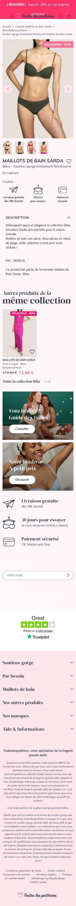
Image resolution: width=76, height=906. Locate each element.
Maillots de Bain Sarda (33, 161)
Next (68, 89)
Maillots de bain (19, 689)
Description (17, 217)
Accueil (7, 26)
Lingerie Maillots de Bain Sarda (33, 26)
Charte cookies (56, 870)
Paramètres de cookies (16, 874)
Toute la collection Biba (22, 381)
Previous (8, 89)
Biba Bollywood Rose (15, 30)
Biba (26, 274)
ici (48, 604)
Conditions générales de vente (23, 870)
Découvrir (22, 480)
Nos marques (16, 716)
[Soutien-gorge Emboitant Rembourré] (38, 88)
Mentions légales (46, 874)
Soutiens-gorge (18, 662)
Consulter (22, 429)
